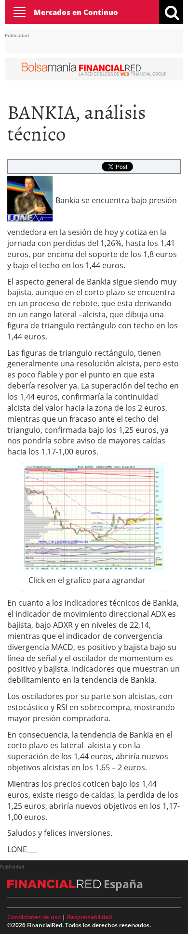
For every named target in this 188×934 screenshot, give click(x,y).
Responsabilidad (89, 917)
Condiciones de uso (34, 917)
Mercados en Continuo (76, 12)
